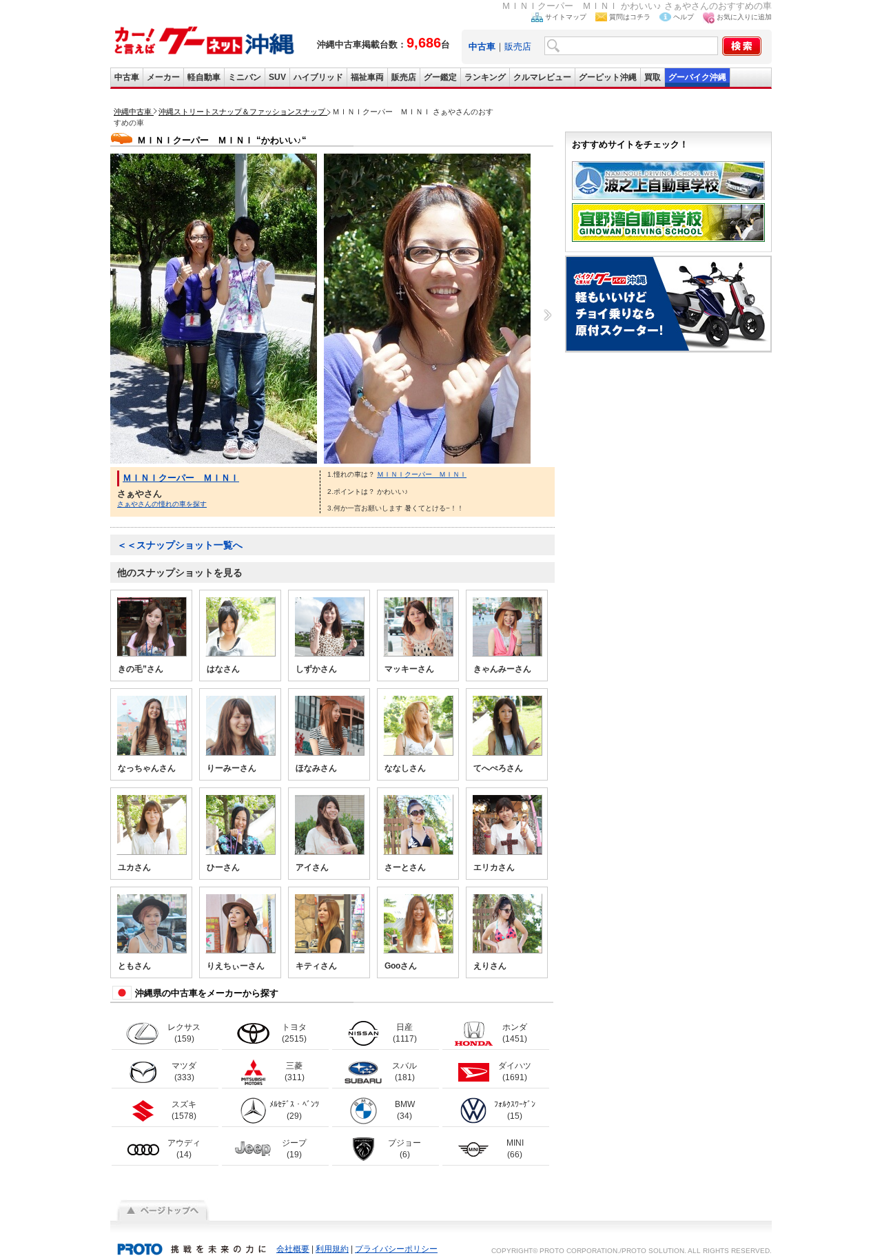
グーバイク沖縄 (697, 77)
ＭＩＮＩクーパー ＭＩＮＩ (181, 478)
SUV (277, 77)
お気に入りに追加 (744, 17)
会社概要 (292, 1249)
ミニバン (244, 77)
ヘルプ (683, 17)
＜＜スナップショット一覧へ (180, 544)
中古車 (126, 77)
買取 (652, 77)
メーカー (163, 77)
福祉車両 (367, 77)
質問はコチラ (629, 17)
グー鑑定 (440, 77)
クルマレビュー (542, 77)
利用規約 (332, 1249)
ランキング (485, 77)
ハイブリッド (318, 77)
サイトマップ (565, 17)
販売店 (517, 46)
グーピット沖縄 (608, 77)
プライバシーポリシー (396, 1249)
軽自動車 (203, 77)
